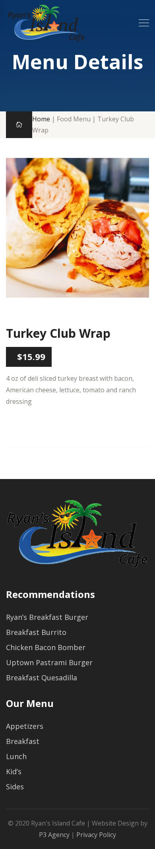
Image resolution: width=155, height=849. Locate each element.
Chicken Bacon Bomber (45, 647)
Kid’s (13, 771)
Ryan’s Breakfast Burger (47, 617)
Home (41, 119)
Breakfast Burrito (36, 632)
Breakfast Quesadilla (41, 677)
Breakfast (22, 741)
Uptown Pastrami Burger (49, 662)
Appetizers (24, 726)
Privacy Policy (96, 834)
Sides (15, 786)
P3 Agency (54, 834)
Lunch (16, 756)
